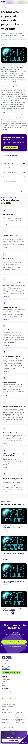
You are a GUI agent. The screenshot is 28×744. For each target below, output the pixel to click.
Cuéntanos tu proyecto (11, 147)
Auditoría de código (20, 722)
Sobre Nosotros (6, 679)
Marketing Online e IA (20, 726)
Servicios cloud (5, 715)
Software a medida (6, 691)
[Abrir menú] (25, 2)
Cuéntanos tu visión (14, 641)
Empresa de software (7, 693)
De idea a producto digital (8, 704)
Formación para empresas (6, 723)
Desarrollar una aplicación (8, 702)
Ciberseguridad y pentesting (19, 716)
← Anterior (4, 191)
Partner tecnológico (7, 696)
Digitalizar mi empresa (7, 706)
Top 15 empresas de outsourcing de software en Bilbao (13, 582)
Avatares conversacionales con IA (7, 727)
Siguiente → (23, 191)
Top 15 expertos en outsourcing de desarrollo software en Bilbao (13, 526)
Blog (6, 7)
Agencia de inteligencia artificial (10, 698)
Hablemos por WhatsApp (14, 646)
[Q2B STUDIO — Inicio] (3, 2)
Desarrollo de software (18, 713)
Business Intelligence (7, 719)
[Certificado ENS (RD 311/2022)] (8, 667)
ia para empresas (14, 123)
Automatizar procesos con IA (9, 700)
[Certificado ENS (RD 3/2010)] (4, 667)
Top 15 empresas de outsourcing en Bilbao (13, 554)
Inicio (2, 7)
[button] (23, 739)
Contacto (4, 685)
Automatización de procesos (20, 720)
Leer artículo (6, 531)
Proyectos (4, 681)
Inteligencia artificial (7, 712)
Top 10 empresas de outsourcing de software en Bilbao (13, 609)
